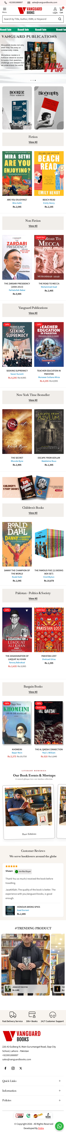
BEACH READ (49, 199)
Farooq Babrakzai (17, 662)
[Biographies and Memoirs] (49, 107)
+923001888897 (10, 1055)
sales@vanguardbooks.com (16, 1059)
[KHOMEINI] (17, 723)
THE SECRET (17, 457)
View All (33, 142)
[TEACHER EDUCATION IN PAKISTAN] (49, 344)
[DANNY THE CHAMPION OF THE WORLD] (17, 544)
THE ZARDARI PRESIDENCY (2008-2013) (17, 285)
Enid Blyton (48, 577)
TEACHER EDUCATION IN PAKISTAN (49, 372)
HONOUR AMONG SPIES (28, 907)
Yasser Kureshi (17, 374)
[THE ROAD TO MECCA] (49, 257)
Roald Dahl (17, 577)
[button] (35, 80)
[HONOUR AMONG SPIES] (10, 910)
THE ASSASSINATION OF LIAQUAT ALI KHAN (17, 657)
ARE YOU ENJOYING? (17, 199)
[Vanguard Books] (29, 10)
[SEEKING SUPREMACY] (17, 344)
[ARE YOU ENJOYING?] (17, 173)
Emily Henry (49, 203)
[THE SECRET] (17, 431)
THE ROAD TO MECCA (49, 283)
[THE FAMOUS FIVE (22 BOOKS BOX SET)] (49, 544)
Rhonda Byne (17, 461)
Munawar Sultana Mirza (49, 377)
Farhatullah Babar (17, 290)
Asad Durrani (23, 910)
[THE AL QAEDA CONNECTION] (49, 723)
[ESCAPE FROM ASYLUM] (49, 431)
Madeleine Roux (49, 461)
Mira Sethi (17, 203)
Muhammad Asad (49, 287)
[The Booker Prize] (17, 107)
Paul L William (48, 752)
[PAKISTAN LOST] (49, 630)
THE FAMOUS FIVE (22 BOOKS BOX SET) (49, 572)
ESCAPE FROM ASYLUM (49, 457)
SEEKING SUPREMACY (17, 370)
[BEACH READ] (49, 173)
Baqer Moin (17, 752)
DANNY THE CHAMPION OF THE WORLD (17, 572)
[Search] (32, 19)
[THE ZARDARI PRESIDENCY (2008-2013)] (17, 257)
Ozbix (41, 1128)
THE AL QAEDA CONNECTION (49, 749)
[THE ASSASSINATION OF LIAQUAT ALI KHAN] (17, 630)
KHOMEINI (17, 749)
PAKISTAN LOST (48, 656)
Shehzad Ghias (49, 659)
